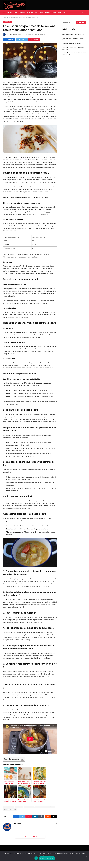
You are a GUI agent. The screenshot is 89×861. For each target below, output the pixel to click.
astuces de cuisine (9, 807)
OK (36, 858)
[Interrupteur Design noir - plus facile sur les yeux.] (83, 12)
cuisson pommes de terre (31, 807)
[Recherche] (85, 13)
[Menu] (4, 12)
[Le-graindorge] (14, 5)
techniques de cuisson (10, 809)
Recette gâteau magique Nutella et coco (73, 34)
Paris (15, 12)
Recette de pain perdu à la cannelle (71, 43)
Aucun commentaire (28, 34)
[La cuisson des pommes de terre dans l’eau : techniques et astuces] (30, 60)
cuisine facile (19, 807)
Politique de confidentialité (47, 858)
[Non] (87, 856)
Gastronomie (39, 12)
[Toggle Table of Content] (21, 759)
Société (21, 12)
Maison (47, 12)
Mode (60, 12)
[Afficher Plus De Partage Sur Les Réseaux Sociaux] (42, 39)
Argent (54, 12)
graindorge (11, 34)
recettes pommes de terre (47, 807)
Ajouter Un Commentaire (30, 836)
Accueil (9, 12)
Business (30, 12)
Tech (64, 12)
